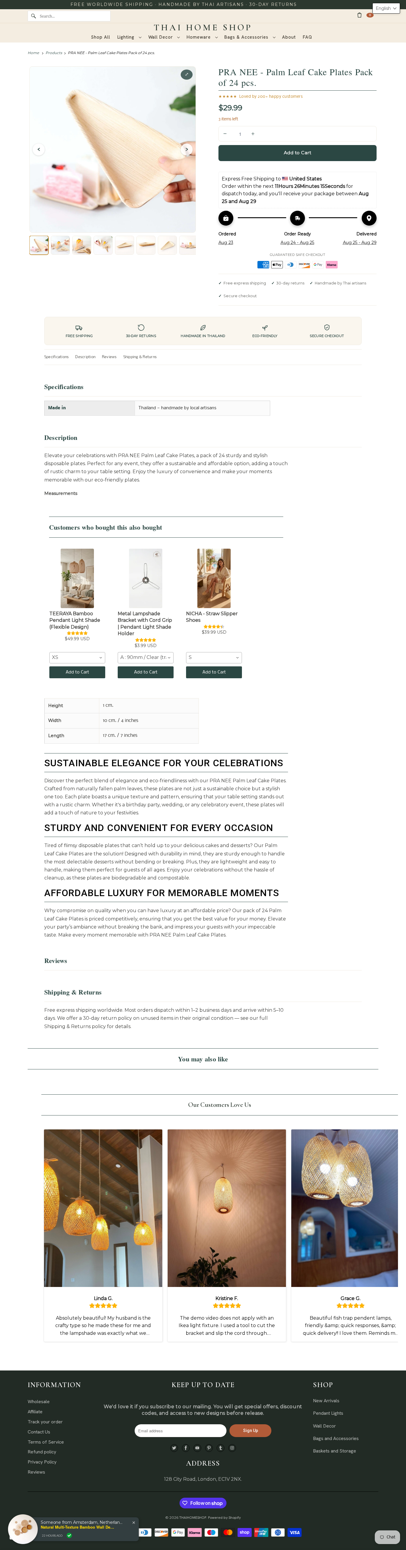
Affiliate (35, 1412)
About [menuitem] (289, 37)
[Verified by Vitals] (69, 1535)
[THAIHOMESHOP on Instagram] (232, 1448)
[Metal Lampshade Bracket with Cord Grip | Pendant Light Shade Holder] (146, 578)
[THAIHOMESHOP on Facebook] (186, 1448)
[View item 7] (167, 245)
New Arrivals (326, 1401)
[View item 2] (60, 245)
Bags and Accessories (336, 1438)
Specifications (56, 357)
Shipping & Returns (140, 357)
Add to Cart (77, 672)
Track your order (45, 1422)
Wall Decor (161, 37)
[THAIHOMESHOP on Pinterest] (209, 1448)
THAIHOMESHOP (192, 1517)
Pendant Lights (328, 1413)
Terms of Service (46, 1442)
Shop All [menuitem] (100, 37)
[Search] (34, 16)
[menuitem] (129, 37)
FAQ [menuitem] (307, 37)
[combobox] (77, 657)
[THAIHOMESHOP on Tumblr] (220, 1448)
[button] (386, 8)
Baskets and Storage (334, 1451)
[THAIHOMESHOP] (203, 27)
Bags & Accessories (247, 37)
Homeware (199, 37)
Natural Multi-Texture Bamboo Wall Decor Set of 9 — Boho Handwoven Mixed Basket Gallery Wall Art (78, 1527)
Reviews (109, 357)
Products (53, 53)
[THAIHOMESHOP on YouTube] (197, 1448)
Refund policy (42, 1452)
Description (85, 357)
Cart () (370, 15)
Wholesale (39, 1401)
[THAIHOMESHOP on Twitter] (174, 1448)
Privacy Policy (42, 1462)
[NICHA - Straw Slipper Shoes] (214, 578)
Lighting (126, 37)
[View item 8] (188, 245)
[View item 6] (145, 245)
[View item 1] (38, 245)
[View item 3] (81, 245)
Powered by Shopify (224, 1517)
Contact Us (39, 1432)
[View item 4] (103, 245)
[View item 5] (124, 245)
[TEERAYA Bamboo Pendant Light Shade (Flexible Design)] (77, 578)
